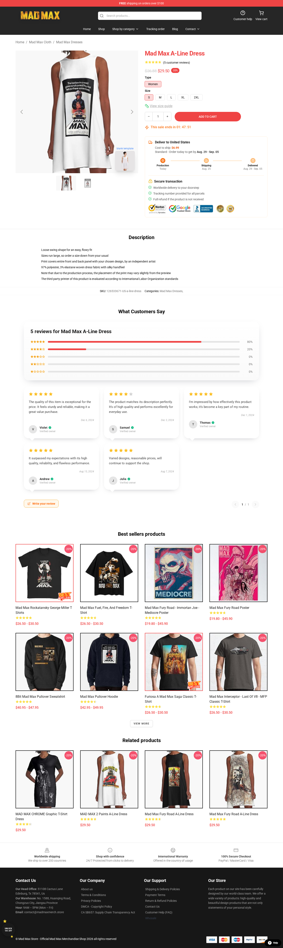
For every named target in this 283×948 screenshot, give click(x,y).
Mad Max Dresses (69, 42)
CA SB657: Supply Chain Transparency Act (108, 912)
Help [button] (275, 942)
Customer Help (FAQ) (158, 912)
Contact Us (152, 906)
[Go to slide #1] (66, 183)
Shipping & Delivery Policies (162, 889)
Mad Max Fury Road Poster (229, 608)
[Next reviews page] (255, 504)
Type (148, 77)
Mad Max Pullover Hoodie (99, 697)
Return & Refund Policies (161, 900)
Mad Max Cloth (40, 42)
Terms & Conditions (93, 895)
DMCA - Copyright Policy (96, 906)
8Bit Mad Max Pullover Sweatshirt (40, 697)
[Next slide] (131, 112)
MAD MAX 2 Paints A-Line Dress (103, 814)
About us (87, 889)
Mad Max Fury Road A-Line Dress (169, 814)
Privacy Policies (91, 900)
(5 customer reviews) (176, 62)
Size (147, 90)
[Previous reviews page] (235, 504)
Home (20, 42)
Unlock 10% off (8, 929)
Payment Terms (155, 895)
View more (142, 723)
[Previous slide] (22, 112)
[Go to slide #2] (88, 183)
